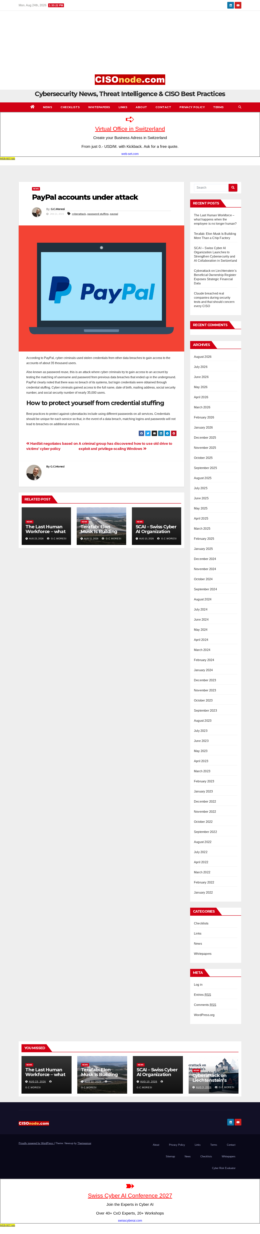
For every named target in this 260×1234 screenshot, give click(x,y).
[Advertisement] (130, 44)
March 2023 (202, 771)
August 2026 (202, 356)
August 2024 (202, 599)
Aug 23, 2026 (37, 1081)
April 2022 (201, 862)
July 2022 (200, 852)
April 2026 (201, 397)
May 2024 (201, 629)
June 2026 (201, 377)
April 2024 (201, 639)
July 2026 (200, 366)
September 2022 (205, 831)
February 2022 (204, 882)
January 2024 (203, 670)
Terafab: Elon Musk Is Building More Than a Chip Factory (100, 534)
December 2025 (205, 437)
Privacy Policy (192, 107)
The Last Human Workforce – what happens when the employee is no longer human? (215, 219)
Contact (163, 107)
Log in (198, 984)
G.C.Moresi (58, 209)
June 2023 (201, 740)
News (47, 107)
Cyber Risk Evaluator (223, 1168)
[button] (239, 107)
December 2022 (205, 801)
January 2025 (203, 548)
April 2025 (201, 518)
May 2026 (201, 387)
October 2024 (203, 579)
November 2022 (205, 811)
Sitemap (170, 1156)
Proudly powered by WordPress (36, 1143)
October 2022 (203, 821)
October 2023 (203, 700)
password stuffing (97, 213)
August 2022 (202, 842)
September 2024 (205, 589)
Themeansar (84, 1143)
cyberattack (79, 213)
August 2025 (202, 478)
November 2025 (205, 447)
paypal (114, 213)
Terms (218, 107)
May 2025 (201, 508)
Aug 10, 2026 (148, 1081)
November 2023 (205, 690)
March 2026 (202, 407)
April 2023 (201, 761)
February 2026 (204, 417)
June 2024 (201, 619)
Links (123, 107)
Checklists (70, 107)
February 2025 (204, 538)
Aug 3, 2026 (203, 1087)
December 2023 (205, 680)
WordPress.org (204, 1015)
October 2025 (203, 457)
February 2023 (204, 781)
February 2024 (204, 660)
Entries (202, 994)
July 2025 (200, 488)
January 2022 (203, 892)
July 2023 (200, 730)
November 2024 (205, 569)
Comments (205, 1004)
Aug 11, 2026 (93, 1081)
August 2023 (202, 720)
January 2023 (203, 791)
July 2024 (200, 609)
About (141, 107)
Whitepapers (99, 107)
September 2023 (205, 710)
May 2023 (201, 751)
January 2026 (203, 427)
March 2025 (202, 528)
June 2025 (201, 498)
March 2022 (202, 872)
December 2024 (205, 559)
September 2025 (205, 468)
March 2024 (202, 650)
